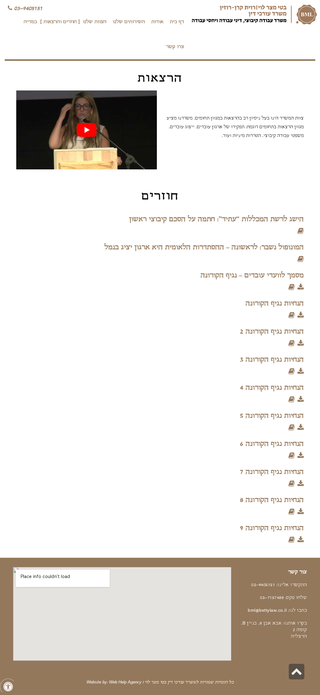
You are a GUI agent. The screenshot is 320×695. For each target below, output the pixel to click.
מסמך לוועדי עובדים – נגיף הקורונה (252, 275)
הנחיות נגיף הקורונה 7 (272, 472)
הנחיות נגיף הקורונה (275, 303)
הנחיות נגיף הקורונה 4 (272, 388)
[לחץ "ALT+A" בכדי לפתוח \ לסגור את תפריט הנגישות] (8, 686)
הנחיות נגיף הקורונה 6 (272, 444)
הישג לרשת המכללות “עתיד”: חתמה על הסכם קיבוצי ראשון (216, 219)
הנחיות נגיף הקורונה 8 (272, 500)
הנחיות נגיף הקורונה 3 (272, 360)
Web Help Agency (125, 682)
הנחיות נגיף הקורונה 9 (272, 528)
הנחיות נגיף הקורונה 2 (272, 332)
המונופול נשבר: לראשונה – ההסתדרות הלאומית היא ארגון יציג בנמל (204, 247)
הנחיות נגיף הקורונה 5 (272, 416)
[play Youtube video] (86, 129)
